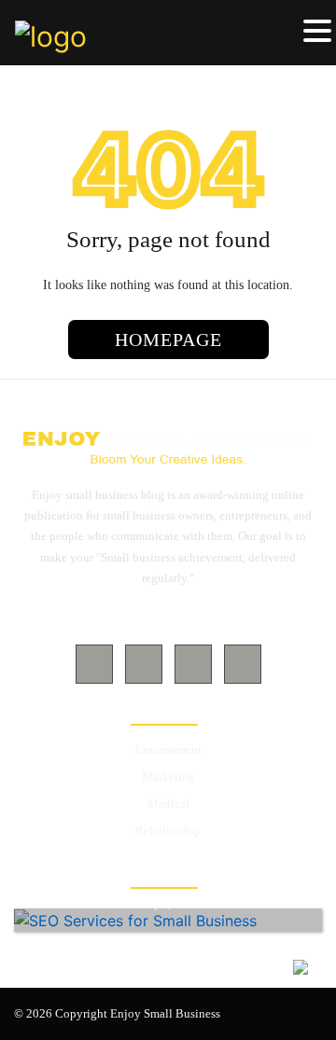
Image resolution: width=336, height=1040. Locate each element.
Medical (168, 804)
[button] (317, 32)
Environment (168, 749)
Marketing (168, 776)
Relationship (168, 831)
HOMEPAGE (168, 339)
